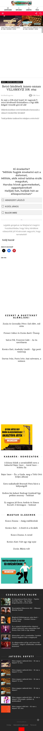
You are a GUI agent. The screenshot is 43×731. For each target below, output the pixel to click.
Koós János (12, 206)
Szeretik (29, 10)
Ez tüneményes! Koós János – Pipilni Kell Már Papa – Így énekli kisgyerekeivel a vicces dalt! (25, 601)
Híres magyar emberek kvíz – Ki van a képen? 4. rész (11, 28)
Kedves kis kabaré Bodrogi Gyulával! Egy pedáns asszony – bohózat (21, 494)
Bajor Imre (11, 213)
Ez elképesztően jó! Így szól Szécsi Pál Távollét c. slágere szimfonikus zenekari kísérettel (26, 644)
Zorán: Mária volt (21, 548)
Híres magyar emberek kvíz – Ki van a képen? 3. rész (33, 28)
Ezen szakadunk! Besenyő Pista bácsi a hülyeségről (21, 484)
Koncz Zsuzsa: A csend (21, 535)
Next (42, 24)
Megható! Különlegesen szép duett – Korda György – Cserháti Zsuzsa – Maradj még (25, 619)
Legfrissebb (8, 10)
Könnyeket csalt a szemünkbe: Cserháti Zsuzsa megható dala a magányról (26, 636)
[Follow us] (36, 13)
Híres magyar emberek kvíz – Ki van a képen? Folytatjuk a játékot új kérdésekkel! (26, 699)
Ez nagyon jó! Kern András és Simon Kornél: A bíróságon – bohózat (21, 503)
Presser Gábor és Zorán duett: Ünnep (21, 333)
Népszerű (19, 10)
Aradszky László (15, 200)
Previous (1, 24)
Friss (37, 10)
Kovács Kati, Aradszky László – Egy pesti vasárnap (21, 350)
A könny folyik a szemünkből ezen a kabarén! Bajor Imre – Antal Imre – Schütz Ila (21, 465)
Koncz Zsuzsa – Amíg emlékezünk (21, 521)
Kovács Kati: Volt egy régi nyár (21, 542)
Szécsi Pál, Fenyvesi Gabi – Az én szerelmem (21, 341)
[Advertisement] (21, 55)
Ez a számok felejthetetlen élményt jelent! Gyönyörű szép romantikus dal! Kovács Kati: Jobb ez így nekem (26, 628)
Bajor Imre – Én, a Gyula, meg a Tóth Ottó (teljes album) (21, 475)
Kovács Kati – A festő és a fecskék (21, 528)
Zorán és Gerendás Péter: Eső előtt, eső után (21, 324)
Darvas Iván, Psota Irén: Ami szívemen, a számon (21, 359)
